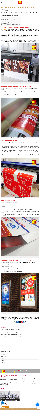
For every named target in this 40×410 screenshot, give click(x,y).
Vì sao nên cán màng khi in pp (7, 22)
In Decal (2, 358)
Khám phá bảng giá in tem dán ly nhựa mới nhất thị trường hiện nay (12, 332)
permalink (15, 325)
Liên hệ (33, 381)
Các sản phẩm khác (4, 356)
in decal (8, 88)
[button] (10, 396)
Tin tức (9, 325)
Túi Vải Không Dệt (4, 362)
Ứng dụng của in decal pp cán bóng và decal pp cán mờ (11, 24)
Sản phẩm (23, 381)
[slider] (9, 400)
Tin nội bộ (2, 345)
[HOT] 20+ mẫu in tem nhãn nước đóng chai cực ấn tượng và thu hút (12, 331)
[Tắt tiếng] (16, 400)
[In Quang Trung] (20, 2)
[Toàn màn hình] (18, 400)
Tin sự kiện (2, 347)
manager (9, 10)
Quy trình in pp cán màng (6, 23)
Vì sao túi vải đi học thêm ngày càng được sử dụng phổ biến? (11, 336)
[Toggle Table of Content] (18, 18)
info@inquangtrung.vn (8, 385)
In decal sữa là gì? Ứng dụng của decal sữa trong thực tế (10, 329)
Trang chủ (23, 378)
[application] (10, 396)
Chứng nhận (34, 383)
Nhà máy (33, 378)
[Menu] (1, 2)
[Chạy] (1, 400)
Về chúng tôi (24, 380)
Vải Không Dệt (3, 364)
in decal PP (6, 29)
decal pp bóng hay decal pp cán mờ (22, 14)
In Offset (2, 360)
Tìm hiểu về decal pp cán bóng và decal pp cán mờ (10, 19)
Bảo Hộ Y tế (3, 354)
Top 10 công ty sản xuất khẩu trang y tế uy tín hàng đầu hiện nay (11, 334)
